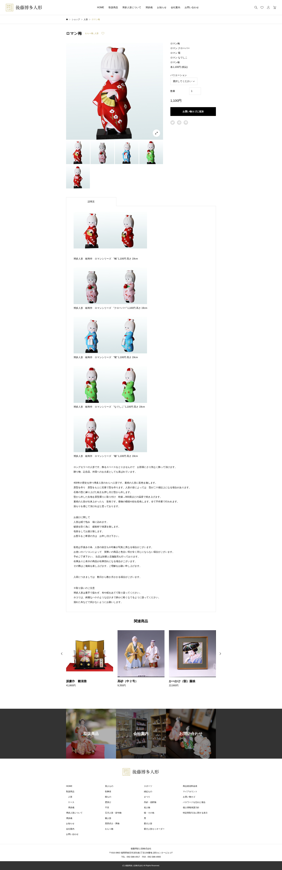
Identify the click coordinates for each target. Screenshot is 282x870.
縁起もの (148, 791)
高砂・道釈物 (150, 802)
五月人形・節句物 (113, 813)
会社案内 (175, 7)
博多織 (149, 7)
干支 (107, 807)
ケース (71, 802)
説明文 (91, 201)
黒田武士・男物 (112, 823)
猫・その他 (149, 813)
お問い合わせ (192, 7)
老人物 (147, 807)
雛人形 (108, 818)
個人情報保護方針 (191, 807)
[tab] (91, 201)
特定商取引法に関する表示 (195, 813)
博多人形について (131, 7)
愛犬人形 (148, 823)
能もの (108, 797)
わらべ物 (89, 33)
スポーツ (148, 786)
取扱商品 (113, 7)
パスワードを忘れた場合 (194, 802)
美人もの (109, 786)
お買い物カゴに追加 (193, 111)
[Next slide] (220, 653)
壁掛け (108, 802)
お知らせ (161, 7)
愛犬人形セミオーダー (154, 829)
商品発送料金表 (190, 786)
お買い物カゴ (189, 797)
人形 (96, 33)
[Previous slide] (61, 653)
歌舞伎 (108, 791)
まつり (147, 797)
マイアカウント (190, 791)
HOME (100, 7)
